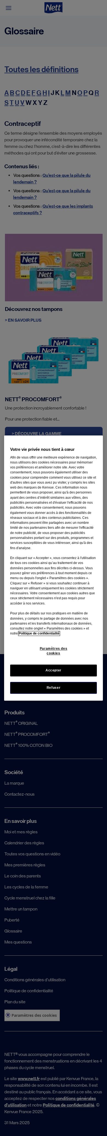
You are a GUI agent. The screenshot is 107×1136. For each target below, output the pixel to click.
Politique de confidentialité (39, 634)
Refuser (53, 688)
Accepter (53, 670)
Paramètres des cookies (53, 651)
